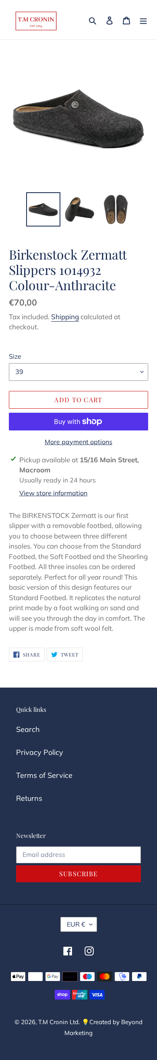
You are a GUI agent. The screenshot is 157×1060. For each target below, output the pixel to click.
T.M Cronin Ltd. (59, 1022)
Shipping (65, 316)
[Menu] (143, 19)
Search (28, 729)
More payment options (78, 442)
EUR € (76, 924)
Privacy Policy (39, 752)
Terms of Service (44, 775)
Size (15, 356)
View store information (53, 493)
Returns (29, 798)
